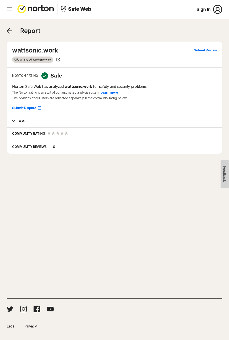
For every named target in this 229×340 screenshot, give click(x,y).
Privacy (31, 326)
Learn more (109, 92)
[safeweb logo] (76, 9)
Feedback (225, 174)
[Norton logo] (35, 9)
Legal (11, 326)
